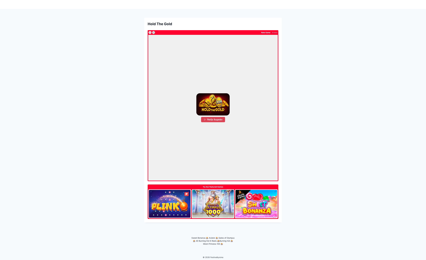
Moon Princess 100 (211, 244)
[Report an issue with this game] (150, 32)
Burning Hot (225, 241)
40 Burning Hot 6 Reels (206, 241)
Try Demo (169, 204)
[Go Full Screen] (153, 32)
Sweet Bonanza (198, 238)
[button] (213, 104)
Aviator (212, 238)
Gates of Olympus (227, 238)
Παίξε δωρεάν (215, 119)
